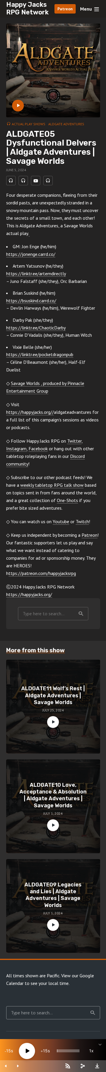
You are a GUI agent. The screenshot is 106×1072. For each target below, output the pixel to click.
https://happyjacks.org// (30, 412)
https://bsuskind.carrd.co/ (31, 301)
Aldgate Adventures (66, 124)
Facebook (38, 448)
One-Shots (67, 500)
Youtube (61, 521)
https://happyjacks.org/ (29, 594)
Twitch (82, 521)
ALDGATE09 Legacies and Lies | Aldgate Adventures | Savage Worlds (53, 894)
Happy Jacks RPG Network (27, 8)
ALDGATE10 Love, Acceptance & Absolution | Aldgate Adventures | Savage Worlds (53, 795)
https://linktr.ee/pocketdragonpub (39, 354)
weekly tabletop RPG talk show (52, 485)
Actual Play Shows (28, 124)
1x (91, 1050)
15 (8, 1050)
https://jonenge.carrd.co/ (30, 254)
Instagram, (16, 448)
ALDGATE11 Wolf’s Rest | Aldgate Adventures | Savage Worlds (53, 695)
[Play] (27, 1051)
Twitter (74, 441)
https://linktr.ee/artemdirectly (36, 273)
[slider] (68, 1050)
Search (81, 613)
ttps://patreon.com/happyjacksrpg (42, 573)
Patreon (65, 8)
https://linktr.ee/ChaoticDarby (36, 328)
